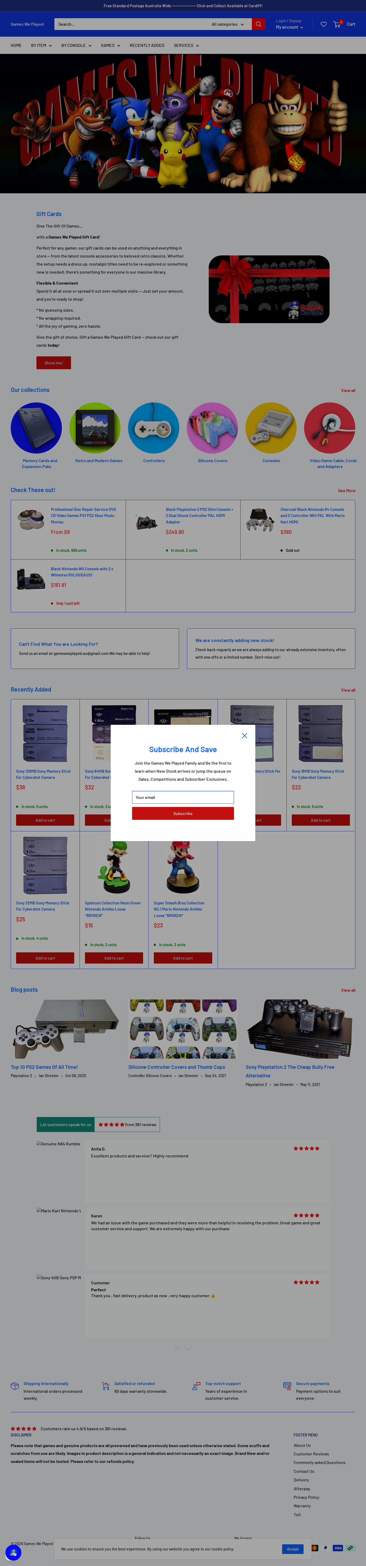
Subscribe (183, 813)
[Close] (244, 735)
